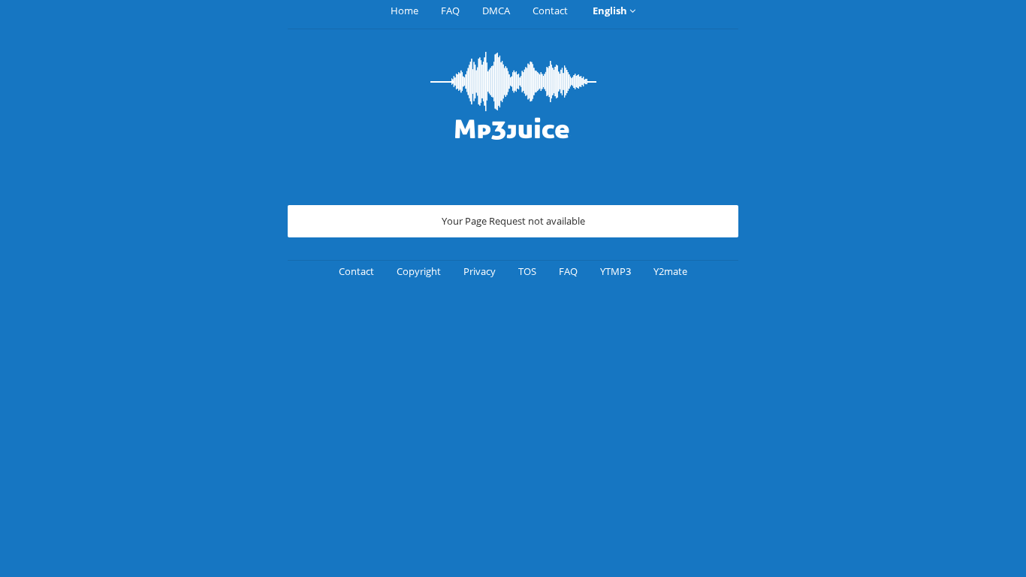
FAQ (450, 10)
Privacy (479, 271)
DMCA (496, 10)
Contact (550, 10)
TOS (527, 271)
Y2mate (670, 271)
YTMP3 (615, 271)
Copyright (419, 271)
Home (404, 10)
